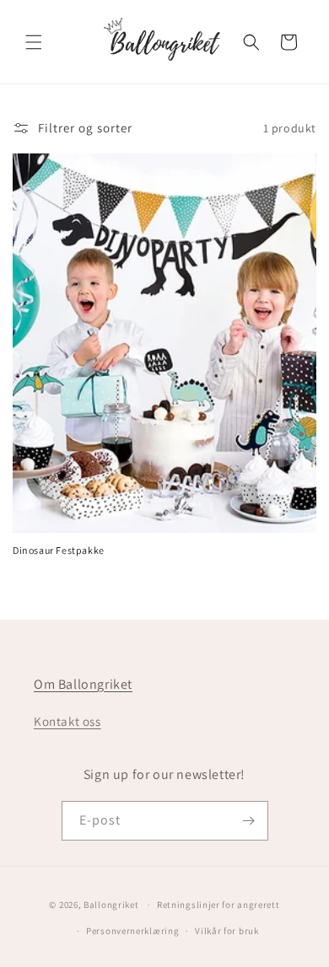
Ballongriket (111, 905)
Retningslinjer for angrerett (218, 905)
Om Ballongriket (83, 684)
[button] (33, 42)
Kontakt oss (67, 721)
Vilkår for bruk (227, 931)
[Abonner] (248, 821)
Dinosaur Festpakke (59, 550)
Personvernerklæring (132, 931)
